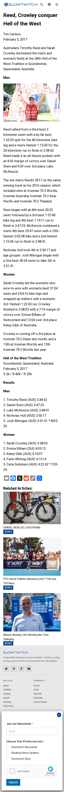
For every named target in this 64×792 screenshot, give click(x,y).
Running (7, 702)
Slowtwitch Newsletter (24, 747)
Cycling (6, 693)
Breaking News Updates (25, 752)
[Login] (49, 4)
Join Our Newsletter (19, 723)
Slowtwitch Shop (21, 758)
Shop (36, 689)
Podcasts (38, 698)
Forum (37, 685)
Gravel (6, 698)
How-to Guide (40, 702)
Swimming (8, 706)
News (6, 685)
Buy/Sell (37, 693)
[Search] (41, 4)
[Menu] (56, 4)
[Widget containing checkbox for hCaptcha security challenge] (32, 771)
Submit (13, 782)
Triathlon (7, 689)
